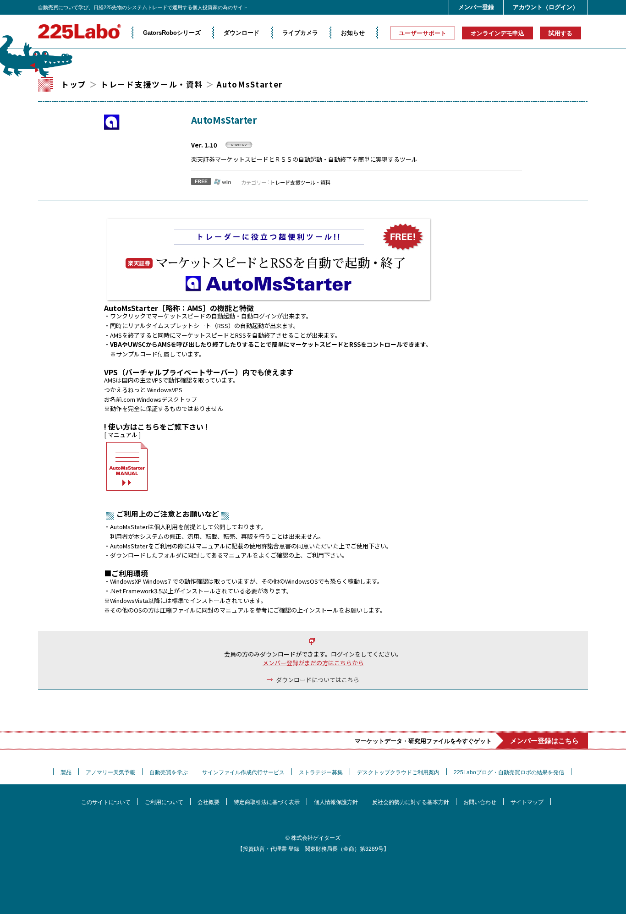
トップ (74, 84)
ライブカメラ (300, 32)
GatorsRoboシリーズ (172, 32)
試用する (560, 33)
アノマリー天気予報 (110, 772)
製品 (65, 772)
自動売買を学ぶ (168, 772)
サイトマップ (527, 802)
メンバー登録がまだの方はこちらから (313, 662)
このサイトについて (106, 802)
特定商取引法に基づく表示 (267, 802)
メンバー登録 (476, 7)
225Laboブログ (509, 772)
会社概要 (209, 802)
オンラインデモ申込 (497, 33)
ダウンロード (241, 32)
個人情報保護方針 (336, 802)
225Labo (79, 31)
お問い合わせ (479, 802)
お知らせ (353, 32)
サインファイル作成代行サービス (243, 772)
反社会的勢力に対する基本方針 (410, 802)
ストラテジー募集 (321, 772)
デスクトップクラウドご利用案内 (398, 772)
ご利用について (164, 802)
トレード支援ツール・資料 (151, 84)
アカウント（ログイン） (545, 7)
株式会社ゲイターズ (315, 838)
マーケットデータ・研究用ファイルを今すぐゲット (467, 740)
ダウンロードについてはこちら (317, 679)
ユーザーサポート (422, 33)
